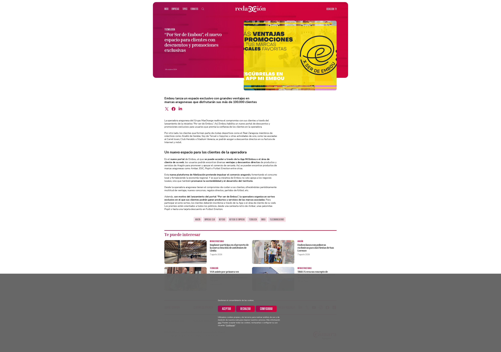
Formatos (194, 9)
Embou (263, 219)
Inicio (166, 9)
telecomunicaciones (277, 219)
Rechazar (245, 309)
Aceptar (226, 309)
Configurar (266, 309)
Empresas (175, 9)
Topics (184, 9)
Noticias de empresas (237, 219)
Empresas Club (209, 219)
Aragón (197, 219)
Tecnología (169, 29)
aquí (219, 322)
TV (331, 9)
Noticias (222, 219)
